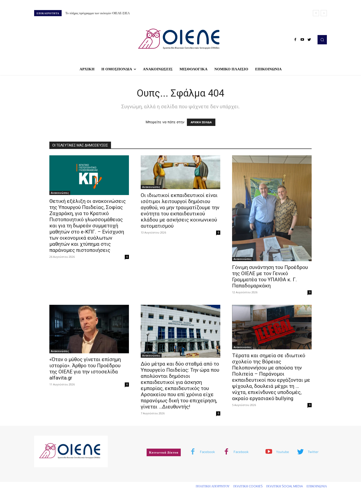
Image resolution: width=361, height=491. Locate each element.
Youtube (282, 452)
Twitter (313, 452)
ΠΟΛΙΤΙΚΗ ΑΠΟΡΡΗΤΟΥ (213, 486)
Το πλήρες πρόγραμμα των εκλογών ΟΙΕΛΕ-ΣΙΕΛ (97, 13)
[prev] (316, 13)
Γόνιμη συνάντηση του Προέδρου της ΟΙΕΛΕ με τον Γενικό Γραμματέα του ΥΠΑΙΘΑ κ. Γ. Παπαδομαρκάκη (270, 276)
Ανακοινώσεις (60, 193)
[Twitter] (309, 39)
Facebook (207, 452)
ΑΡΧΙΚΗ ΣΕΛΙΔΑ (201, 122)
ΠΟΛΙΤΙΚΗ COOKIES (248, 486)
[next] (324, 13)
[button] (322, 39)
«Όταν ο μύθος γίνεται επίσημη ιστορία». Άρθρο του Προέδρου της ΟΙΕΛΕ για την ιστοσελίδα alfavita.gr (85, 368)
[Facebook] (295, 39)
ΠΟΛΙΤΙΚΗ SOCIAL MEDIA (284, 486)
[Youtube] (302, 39)
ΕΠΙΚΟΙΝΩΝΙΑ (316, 486)
